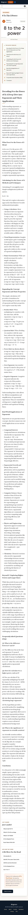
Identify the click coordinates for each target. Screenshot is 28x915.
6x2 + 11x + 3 (6, 869)
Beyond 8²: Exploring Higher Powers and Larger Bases (14, 73)
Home (5, 909)
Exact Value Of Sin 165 (9, 842)
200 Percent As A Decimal (9, 862)
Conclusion (9, 80)
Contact (15, 909)
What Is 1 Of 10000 (8, 835)
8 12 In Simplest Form (8, 839)
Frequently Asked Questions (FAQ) (14, 77)
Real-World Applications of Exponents (12, 69)
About (10, 909)
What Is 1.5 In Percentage (9, 832)
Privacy (12, 911)
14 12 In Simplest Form (8, 866)
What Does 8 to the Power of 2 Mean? (13, 55)
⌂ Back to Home (7, 891)
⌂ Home (10, 2)
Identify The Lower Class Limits (11, 859)
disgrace (4, 2)
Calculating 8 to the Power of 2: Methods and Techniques (13, 60)
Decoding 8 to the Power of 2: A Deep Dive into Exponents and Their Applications (15, 50)
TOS (17, 911)
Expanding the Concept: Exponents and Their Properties (14, 64)
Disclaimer (21, 909)
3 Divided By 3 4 (7, 856)
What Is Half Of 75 (8, 829)
